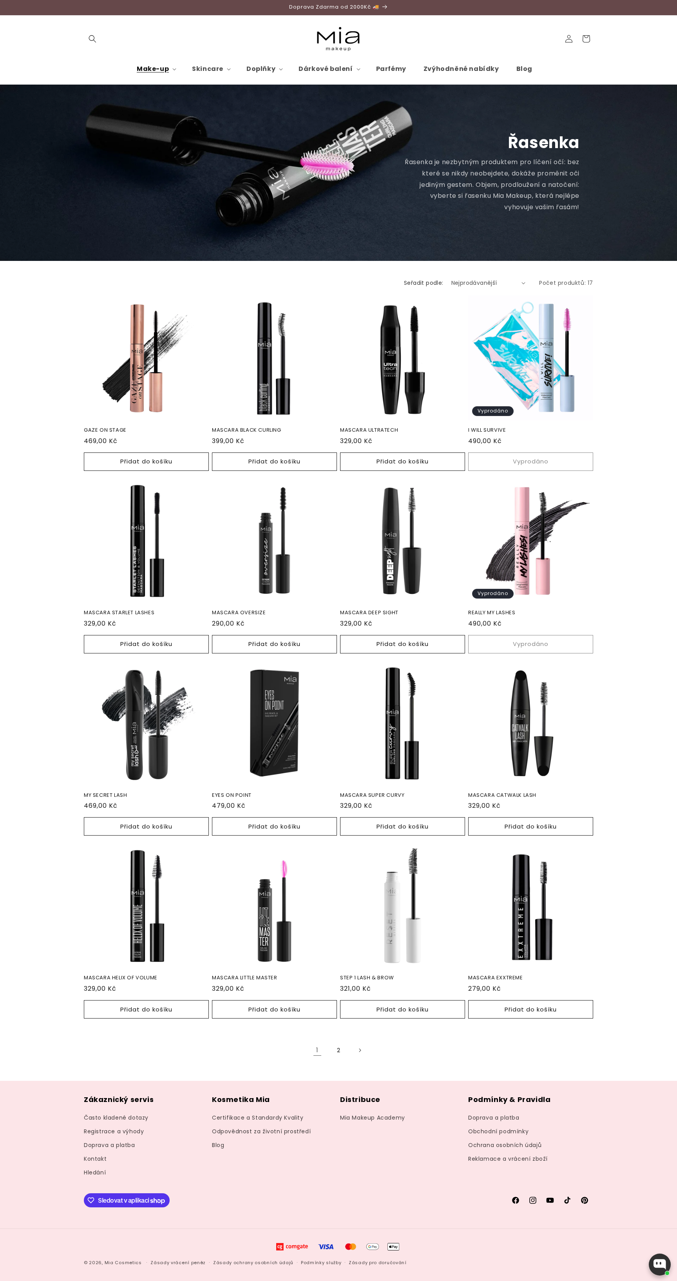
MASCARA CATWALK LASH (502, 795)
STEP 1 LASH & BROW (367, 978)
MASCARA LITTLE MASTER (244, 978)
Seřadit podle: (423, 283)
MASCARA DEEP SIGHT (369, 613)
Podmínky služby (321, 1262)
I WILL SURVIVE (487, 430)
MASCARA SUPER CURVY (372, 795)
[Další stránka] (359, 1050)
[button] (92, 38)
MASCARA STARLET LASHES (119, 613)
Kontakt (95, 1159)
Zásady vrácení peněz (178, 1262)
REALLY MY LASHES (492, 613)
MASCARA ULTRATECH (369, 430)
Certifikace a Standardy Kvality (258, 1118)
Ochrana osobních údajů (504, 1145)
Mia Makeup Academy (372, 1118)
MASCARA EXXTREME (495, 978)
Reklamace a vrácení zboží (508, 1159)
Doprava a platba (109, 1145)
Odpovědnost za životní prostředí (261, 1131)
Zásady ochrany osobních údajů (253, 1262)
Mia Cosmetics (123, 1263)
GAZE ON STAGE (105, 430)
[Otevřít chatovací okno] (660, 1265)
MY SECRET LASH (105, 795)
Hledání (95, 1173)
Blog (218, 1145)
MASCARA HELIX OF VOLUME (120, 978)
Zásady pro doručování (378, 1262)
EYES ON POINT (232, 795)
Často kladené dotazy (116, 1118)
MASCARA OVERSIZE (239, 613)
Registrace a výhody (114, 1131)
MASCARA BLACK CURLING (246, 430)
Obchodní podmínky (498, 1131)
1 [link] (317, 1050)
